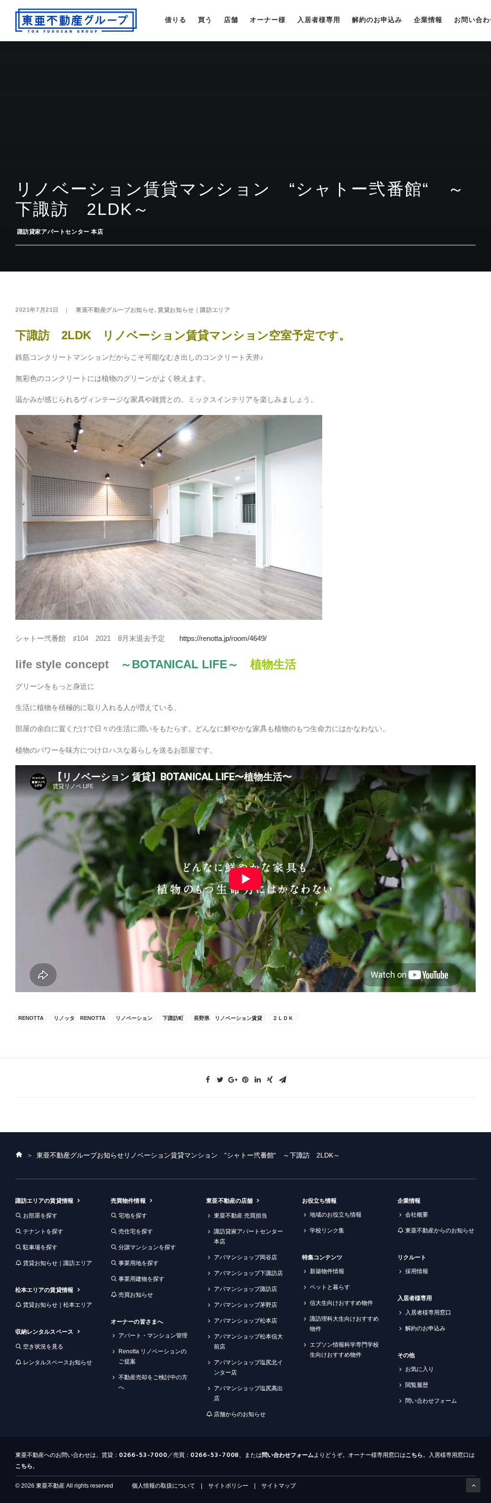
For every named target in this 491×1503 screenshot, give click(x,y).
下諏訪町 (173, 1018)
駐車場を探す (40, 1247)
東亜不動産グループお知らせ (115, 310)
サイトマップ (278, 1485)
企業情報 (428, 20)
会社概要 (416, 1214)
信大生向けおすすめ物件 (341, 1303)
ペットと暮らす (330, 1287)
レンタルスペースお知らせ (57, 1362)
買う (205, 20)
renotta (31, 1018)
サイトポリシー (228, 1485)
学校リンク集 (327, 1230)
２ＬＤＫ (282, 1018)
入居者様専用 (318, 20)
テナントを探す (43, 1231)
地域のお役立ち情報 (336, 1214)
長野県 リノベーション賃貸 (228, 1018)
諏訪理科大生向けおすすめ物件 (344, 1323)
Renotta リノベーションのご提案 (152, 1356)
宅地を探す (132, 1215)
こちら (414, 1455)
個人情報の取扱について (163, 1485)
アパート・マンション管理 (152, 1335)
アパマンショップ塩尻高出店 (248, 1393)
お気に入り (419, 1369)
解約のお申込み (377, 20)
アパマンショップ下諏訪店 (248, 1273)
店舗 (231, 20)
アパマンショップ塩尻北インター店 (248, 1367)
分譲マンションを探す (147, 1247)
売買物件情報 (128, 1200)
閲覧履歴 (416, 1385)
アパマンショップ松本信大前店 (248, 1341)
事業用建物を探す (141, 1279)
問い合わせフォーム (431, 1400)
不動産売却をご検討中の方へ (152, 1382)
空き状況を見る (43, 1346)
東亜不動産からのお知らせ (439, 1230)
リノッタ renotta (79, 1018)
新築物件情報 (327, 1271)
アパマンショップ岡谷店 (245, 1257)
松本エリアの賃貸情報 (44, 1290)
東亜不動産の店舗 (229, 1200)
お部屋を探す (40, 1215)
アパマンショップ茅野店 (245, 1305)
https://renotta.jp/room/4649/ (223, 638)
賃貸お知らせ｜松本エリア (57, 1305)
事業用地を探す (138, 1263)
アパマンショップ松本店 (245, 1320)
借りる (176, 20)
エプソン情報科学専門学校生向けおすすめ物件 (344, 1349)
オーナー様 (268, 20)
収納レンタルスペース (44, 1331)
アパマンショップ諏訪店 (245, 1289)
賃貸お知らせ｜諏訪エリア (194, 310)
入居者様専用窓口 (428, 1312)
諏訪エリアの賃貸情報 (44, 1200)
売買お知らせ (135, 1294)
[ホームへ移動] (19, 1155)
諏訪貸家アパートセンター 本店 (60, 231)
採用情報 (416, 1271)
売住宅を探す (135, 1231)
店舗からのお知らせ (240, 1414)
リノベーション (134, 1018)
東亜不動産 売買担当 (240, 1215)
